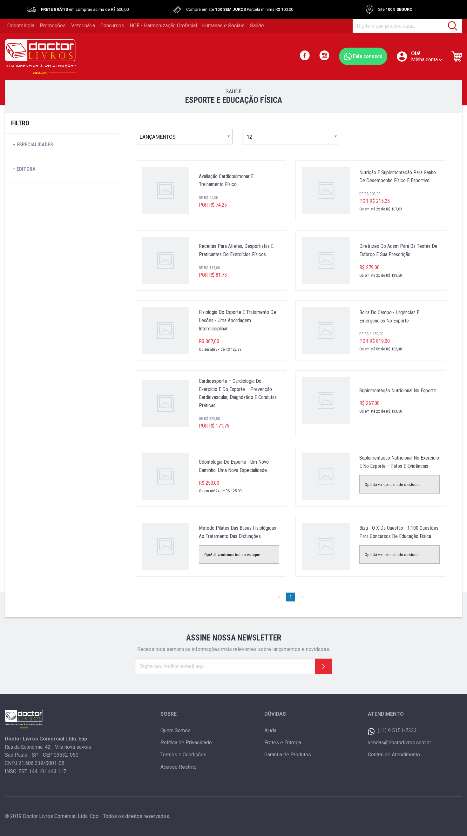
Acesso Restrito (178, 767)
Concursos (112, 26)
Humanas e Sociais (223, 26)
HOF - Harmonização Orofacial (163, 26)
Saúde (257, 26)
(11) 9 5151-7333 (397, 730)
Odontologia (20, 26)
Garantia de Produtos (287, 755)
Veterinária (83, 26)
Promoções (53, 26)
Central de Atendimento (394, 755)
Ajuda (270, 730)
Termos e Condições (183, 755)
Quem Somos (175, 730)
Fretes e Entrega (282, 743)
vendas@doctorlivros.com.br (399, 743)
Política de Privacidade (186, 743)
